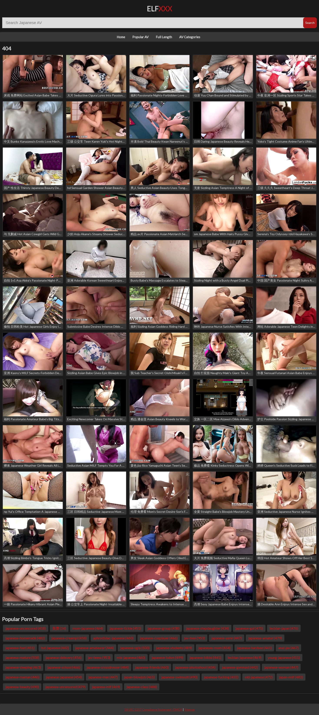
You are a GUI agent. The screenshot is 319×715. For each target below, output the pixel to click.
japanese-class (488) (142, 687)
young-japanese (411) (284, 657)
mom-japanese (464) (87, 628)
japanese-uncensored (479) (65, 687)
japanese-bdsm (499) (167, 657)
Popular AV (140, 37)
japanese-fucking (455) (221, 677)
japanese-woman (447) (281, 667)
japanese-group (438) (163, 628)
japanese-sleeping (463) (23, 667)
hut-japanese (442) (55, 648)
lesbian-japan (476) (284, 628)
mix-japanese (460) (131, 657)
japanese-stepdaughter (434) (207, 628)
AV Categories (189, 37)
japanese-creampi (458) (69, 638)
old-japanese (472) (259, 677)
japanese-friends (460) (152, 667)
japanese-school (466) (63, 667)
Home (121, 37)
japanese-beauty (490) (22, 687)
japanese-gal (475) (249, 628)
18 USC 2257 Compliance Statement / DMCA (153, 709)
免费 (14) (59, 628)
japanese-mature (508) (22, 657)
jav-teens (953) (99, 657)
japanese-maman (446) (22, 677)
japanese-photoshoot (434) (195, 667)
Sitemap (189, 709)
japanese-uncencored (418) (25, 628)
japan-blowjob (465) (139, 677)
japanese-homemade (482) (25, 638)
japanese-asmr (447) (226, 638)
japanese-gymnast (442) (240, 667)
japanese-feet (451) (20, 648)
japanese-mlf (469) (106, 687)
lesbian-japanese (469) (244, 657)
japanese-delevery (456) (63, 657)
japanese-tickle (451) (125, 628)
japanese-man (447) (103, 677)
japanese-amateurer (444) (94, 648)
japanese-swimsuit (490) (179, 677)
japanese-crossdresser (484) (108, 667)
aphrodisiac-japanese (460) (113, 638)
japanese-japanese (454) (64, 677)
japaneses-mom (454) (214, 648)
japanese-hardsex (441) (254, 648)
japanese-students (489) (174, 648)
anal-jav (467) (288, 648)
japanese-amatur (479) (265, 638)
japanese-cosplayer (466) (159, 638)
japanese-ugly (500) (135, 648)
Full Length (164, 37)
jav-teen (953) (194, 638)
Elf (159, 8)
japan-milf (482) (291, 677)
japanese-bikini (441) (205, 657)
